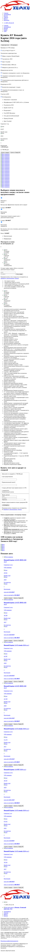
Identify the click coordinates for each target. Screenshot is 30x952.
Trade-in (6, 17)
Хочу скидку (19, 274)
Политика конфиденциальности (9, 941)
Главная (6, 13)
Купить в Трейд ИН (15, 152)
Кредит (6, 16)
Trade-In (6, 913)
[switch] (1, 197)
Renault (6, 28)
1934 (5, 31)
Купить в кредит (5, 152)
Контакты (6, 20)
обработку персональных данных (10, 278)
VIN (14, 45)
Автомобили (7, 14)
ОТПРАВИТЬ (6, 505)
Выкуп (6, 18)
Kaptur (5, 29)
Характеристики (5, 45)
